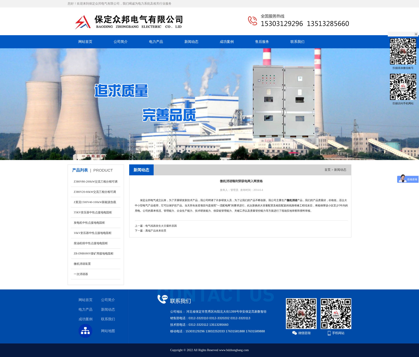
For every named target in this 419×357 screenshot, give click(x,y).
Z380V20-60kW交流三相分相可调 (95, 191)
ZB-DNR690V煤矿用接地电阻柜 (93, 253)
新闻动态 (191, 42)
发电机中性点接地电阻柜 (89, 222)
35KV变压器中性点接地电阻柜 (93, 212)
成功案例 (227, 42)
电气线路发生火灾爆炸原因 (161, 225)
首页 (328, 169)
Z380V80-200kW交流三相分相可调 (95, 181)
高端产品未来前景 (155, 230)
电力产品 (156, 42)
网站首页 (85, 42)
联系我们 (297, 42)
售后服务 (262, 42)
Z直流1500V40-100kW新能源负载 (95, 202)
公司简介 (121, 42)
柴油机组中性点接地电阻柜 (91, 243)
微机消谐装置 (82, 263)
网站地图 (108, 331)
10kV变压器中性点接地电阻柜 (93, 233)
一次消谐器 (81, 274)
